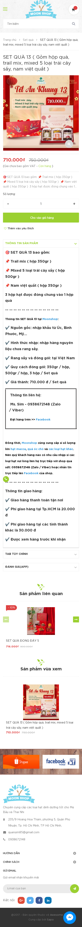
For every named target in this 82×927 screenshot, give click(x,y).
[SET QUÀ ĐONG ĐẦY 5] (41, 621)
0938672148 (16, 839)
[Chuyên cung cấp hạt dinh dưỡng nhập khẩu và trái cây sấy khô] (19, 793)
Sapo (50, 920)
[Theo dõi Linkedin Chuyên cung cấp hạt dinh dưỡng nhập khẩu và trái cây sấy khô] (48, 900)
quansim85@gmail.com (23, 832)
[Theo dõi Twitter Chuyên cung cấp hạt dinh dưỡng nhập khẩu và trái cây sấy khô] (30, 900)
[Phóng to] (69, 144)
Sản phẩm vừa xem (41, 669)
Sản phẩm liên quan (41, 594)
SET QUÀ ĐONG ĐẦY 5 (22, 641)
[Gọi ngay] (6, 479)
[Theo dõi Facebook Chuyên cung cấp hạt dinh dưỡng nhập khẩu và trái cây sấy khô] (39, 900)
